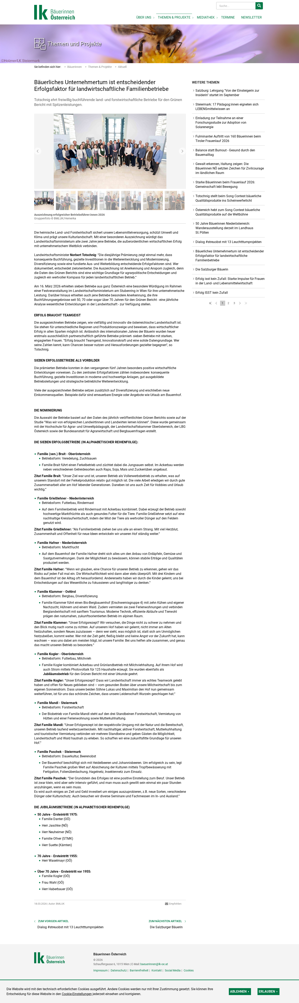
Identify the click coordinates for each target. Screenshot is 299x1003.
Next (182, 151)
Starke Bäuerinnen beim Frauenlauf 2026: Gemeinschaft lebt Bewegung (225, 184)
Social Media (173, 970)
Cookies (189, 970)
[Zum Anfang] (210, 303)
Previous (37, 151)
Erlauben (267, 991)
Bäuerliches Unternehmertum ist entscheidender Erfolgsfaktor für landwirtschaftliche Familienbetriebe (229, 255)
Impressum (100, 970)
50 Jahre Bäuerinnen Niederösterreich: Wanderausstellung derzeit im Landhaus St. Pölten (224, 228)
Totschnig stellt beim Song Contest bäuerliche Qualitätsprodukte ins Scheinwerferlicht (228, 198)
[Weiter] (240, 303)
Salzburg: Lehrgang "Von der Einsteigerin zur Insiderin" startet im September (227, 93)
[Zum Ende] (246, 303)
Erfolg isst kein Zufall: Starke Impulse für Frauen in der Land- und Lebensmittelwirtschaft (230, 281)
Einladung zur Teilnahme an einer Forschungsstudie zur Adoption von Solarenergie (220, 122)
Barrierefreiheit (139, 970)
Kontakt (157, 970)
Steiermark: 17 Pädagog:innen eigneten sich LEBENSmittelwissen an (227, 106)
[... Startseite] (54, 12)
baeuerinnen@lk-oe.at (154, 964)
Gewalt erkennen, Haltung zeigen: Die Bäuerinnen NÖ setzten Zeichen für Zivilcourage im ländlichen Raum (229, 168)
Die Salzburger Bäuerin (211, 269)
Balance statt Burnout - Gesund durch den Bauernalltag (225, 152)
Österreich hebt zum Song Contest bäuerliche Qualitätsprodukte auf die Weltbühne (227, 212)
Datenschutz (119, 970)
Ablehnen (238, 991)
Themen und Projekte (74, 43)
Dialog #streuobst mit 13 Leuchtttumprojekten (228, 242)
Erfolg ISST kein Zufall (211, 293)
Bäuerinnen (74, 66)
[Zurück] (216, 303)
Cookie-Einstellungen (77, 994)
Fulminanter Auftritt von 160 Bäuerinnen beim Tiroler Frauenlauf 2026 (228, 138)
